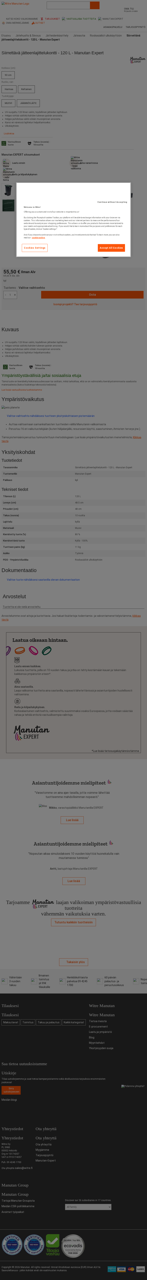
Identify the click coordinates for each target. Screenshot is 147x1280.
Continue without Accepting (112, 202)
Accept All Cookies (111, 248)
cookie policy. (38, 238)
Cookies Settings (35, 248)
